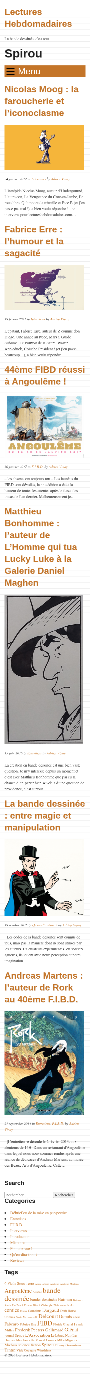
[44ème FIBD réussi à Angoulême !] (45, 425)
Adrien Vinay (60, 178)
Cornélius (34, 1310)
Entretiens (34, 753)
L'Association (37, 1335)
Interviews (39, 178)
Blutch (36, 1305)
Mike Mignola (67, 1340)
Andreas (54, 1284)
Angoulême (18, 1290)
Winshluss (44, 1350)
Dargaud (50, 1310)
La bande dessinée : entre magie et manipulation (44, 815)
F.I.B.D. (38, 466)
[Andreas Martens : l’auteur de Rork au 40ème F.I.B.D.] (45, 1062)
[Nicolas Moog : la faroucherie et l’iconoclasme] (45, 147)
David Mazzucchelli (27, 1317)
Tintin (10, 1350)
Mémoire (17, 1242)
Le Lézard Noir (61, 1335)
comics (11, 1309)
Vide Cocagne (26, 1350)
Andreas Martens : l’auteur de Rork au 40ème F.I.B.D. (43, 987)
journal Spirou (14, 1335)
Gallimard (54, 1330)
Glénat (71, 1329)
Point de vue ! (21, 1248)
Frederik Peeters (29, 1330)
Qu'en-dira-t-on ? (44, 925)
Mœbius (10, 1344)
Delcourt (48, 1316)
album (45, 1284)
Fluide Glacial (63, 1324)
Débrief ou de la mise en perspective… (40, 1212)
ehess (76, 1317)
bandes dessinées (43, 1299)
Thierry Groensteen (68, 1345)
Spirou (48, 1345)
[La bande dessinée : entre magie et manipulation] (45, 877)
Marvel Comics (46, 1340)
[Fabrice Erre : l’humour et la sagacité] (45, 287)
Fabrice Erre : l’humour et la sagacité (34, 241)
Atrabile (37, 1291)
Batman (65, 1299)
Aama (38, 1284)
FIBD (44, 1323)
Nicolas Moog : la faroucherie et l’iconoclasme (41, 101)
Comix (23, 1311)
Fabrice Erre (28, 1324)
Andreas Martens (69, 1284)
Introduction (20, 1236)
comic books (67, 1305)
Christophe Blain (50, 1305)
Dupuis (65, 1316)
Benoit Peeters (24, 1305)
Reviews (17, 1260)
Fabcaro (11, 1324)
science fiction (29, 1344)
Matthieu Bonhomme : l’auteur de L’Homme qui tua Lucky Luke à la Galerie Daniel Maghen (40, 547)
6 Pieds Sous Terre (19, 1283)
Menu (29, 71)
